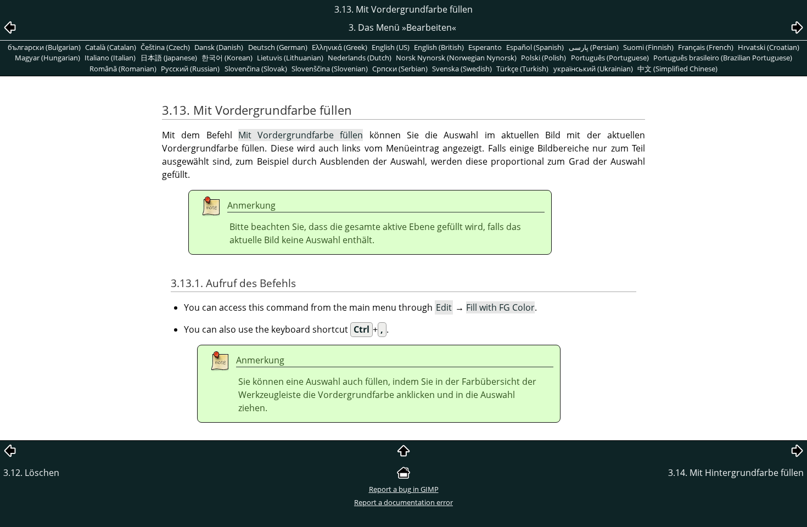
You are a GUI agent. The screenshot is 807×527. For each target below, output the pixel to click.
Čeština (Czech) (165, 47)
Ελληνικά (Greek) (339, 47)
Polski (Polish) (543, 58)
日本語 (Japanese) (169, 58)
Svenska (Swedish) (462, 69)
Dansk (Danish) (218, 47)
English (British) (439, 47)
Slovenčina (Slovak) (256, 69)
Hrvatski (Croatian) (768, 47)
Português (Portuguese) (610, 58)
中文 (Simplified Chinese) (677, 69)
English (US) (391, 47)
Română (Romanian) (122, 69)
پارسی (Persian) (594, 47)
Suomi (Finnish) (648, 47)
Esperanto (485, 47)
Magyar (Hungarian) (47, 58)
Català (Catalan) (110, 47)
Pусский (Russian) (190, 69)
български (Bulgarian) (44, 47)
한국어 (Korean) (227, 58)
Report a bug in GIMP (404, 489)
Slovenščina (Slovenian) (330, 69)
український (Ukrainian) (593, 69)
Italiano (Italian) (110, 58)
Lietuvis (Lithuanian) (290, 58)
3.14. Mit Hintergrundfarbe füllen (736, 473)
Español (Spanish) (535, 47)
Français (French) (705, 47)
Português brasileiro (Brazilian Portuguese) (722, 58)
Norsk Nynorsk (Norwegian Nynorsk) (456, 58)
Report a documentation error (403, 502)
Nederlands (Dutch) (359, 58)
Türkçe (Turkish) (522, 69)
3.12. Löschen (31, 473)
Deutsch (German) (277, 47)
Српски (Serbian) (400, 69)
